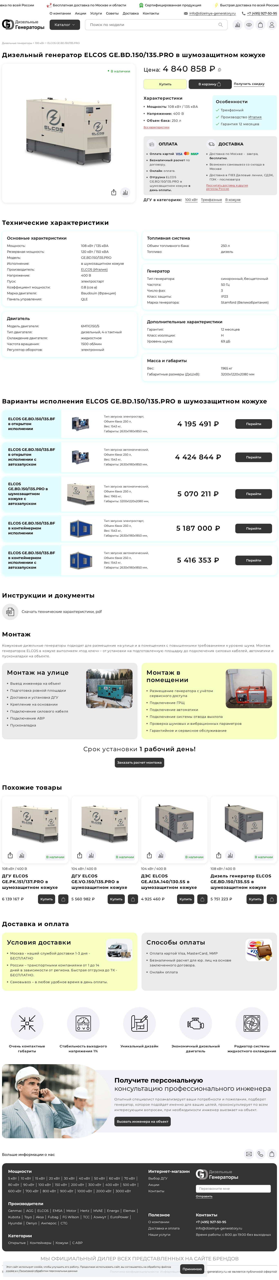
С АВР (77, 1243)
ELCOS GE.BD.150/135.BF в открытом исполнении (31, 424)
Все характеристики (156, 127)
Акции (80, 13)
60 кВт (114, 1178)
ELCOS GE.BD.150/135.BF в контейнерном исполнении (31, 528)
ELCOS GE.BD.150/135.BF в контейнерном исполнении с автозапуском (31, 560)
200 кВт (77, 1185)
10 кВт (26, 1178)
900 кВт (66, 1191)
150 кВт (61, 1185)
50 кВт (99, 1178)
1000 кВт (84, 1191)
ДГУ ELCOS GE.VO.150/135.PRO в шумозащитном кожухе (99, 882)
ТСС (86, 1217)
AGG (29, 1211)
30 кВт (69, 1178)
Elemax (129, 1211)
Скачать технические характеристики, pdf (62, 611)
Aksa (40, 1217)
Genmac (15, 1211)
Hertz (84, 1211)
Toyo (28, 1217)
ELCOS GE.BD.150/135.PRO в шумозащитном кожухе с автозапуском (28, 494)
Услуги (96, 13)
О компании (60, 13)
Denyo (31, 1223)
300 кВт (94, 1185)
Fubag (53, 1217)
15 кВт (40, 1178)
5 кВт (12, 1178)
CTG (64, 1223)
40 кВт (84, 1178)
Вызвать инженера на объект (142, 1122)
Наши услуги (159, 1235)
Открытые (17, 1243)
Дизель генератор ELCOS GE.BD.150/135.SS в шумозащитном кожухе (241, 882)
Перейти (253, 424)
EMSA (57, 1211)
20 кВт (54, 1178)
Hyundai (15, 1223)
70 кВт (129, 1178)
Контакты (151, 13)
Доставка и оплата (164, 1228)
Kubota (14, 1217)
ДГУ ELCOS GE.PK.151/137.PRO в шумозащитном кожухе (30, 882)
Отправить (204, 1196)
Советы (112, 13)
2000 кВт (104, 1191)
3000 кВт (123, 1191)
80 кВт (13, 1185)
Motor (71, 1211)
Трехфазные (211, 200)
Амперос (49, 1223)
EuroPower (119, 1217)
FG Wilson (70, 1217)
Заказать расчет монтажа (139, 762)
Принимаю (192, 1269)
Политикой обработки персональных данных (48, 1270)
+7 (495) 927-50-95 (262, 13)
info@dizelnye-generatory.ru (212, 13)
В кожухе (233, 200)
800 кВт (49, 1191)
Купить (165, 84)
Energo (113, 1211)
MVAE (98, 1211)
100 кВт (39, 43)
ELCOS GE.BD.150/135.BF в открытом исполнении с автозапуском (31, 457)
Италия (255, 117)
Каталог (62, 25)
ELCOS (43, 1211)
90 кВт (28, 1185)
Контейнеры (40, 1243)
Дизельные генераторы (17, 43)
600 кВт (14, 1191)
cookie (10, 1270)
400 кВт (112, 1185)
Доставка (131, 13)
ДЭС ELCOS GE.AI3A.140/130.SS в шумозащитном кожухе (169, 882)
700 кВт (32, 1191)
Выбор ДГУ (157, 1178)
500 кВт (129, 1185)
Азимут (100, 1217)
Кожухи (62, 1243)
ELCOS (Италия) (94, 269)
